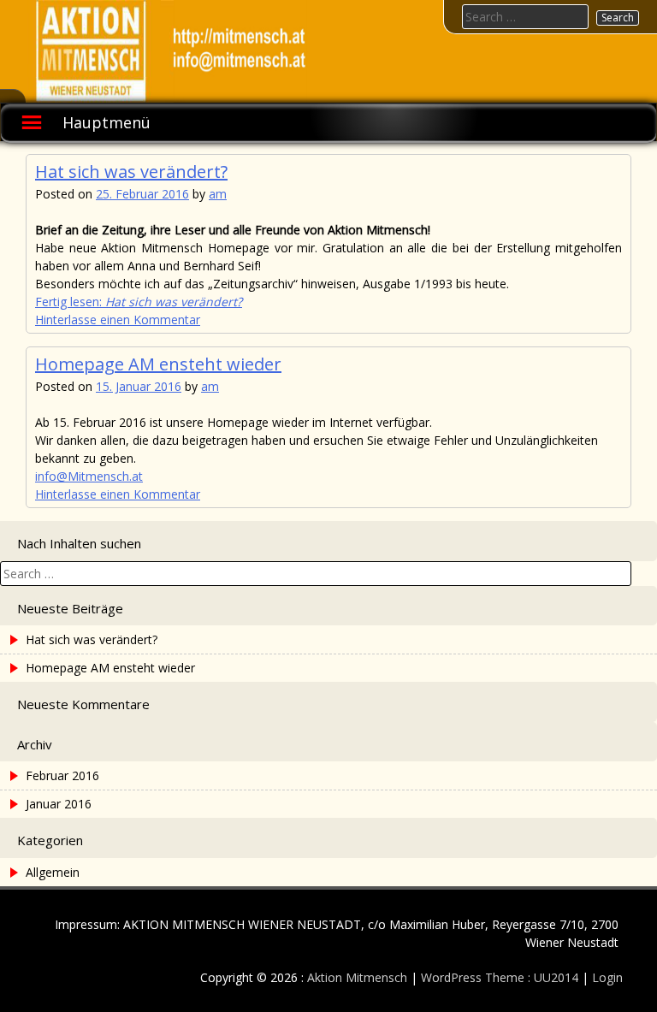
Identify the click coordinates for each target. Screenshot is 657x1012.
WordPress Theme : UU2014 (499, 977)
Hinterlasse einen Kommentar (117, 319)
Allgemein (53, 872)
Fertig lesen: (138, 301)
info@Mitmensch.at (89, 476)
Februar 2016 (62, 775)
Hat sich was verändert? (131, 171)
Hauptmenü (106, 122)
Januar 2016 (59, 804)
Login (607, 977)
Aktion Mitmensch (357, 977)
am (218, 194)
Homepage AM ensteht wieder (158, 364)
